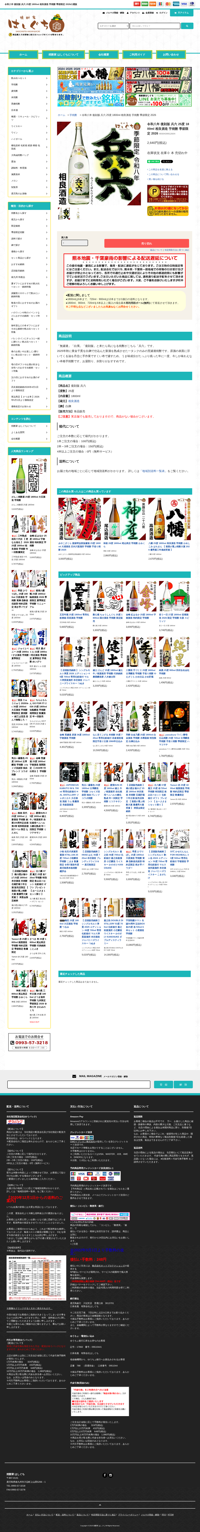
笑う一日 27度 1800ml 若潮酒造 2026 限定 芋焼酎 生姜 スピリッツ (174, 617)
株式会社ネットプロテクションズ (108, 1265)
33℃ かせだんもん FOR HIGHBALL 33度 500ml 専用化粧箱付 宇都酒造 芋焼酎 (179, 858)
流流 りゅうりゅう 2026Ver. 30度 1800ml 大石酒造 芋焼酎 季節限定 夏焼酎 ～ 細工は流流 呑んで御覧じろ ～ (20, 710)
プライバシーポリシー (128, 1515)
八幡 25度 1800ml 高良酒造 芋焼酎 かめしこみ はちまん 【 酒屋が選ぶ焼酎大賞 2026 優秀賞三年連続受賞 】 (169, 546)
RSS (164, 1515)
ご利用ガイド (137, 54)
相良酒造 (74, 401)
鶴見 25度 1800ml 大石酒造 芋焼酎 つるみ (69, 923)
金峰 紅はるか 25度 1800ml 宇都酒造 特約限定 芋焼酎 (141, 616)
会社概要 (103, 54)
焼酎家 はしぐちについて (64, 54)
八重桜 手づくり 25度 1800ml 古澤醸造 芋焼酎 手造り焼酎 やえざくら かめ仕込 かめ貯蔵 (141, 673)
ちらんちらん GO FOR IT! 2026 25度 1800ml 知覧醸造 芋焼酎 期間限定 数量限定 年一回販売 (38, 708)
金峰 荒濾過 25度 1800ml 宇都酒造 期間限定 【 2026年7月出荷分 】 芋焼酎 (38, 764)
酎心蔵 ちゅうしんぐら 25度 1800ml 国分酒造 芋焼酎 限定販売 (108, 617)
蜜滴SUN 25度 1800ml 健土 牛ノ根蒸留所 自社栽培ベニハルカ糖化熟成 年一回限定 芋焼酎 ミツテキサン (113, 793)
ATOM (171, 1515)
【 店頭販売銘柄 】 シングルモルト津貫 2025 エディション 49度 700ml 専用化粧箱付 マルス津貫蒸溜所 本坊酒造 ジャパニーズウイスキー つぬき (91, 932)
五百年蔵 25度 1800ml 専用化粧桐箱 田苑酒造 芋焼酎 (74, 616)
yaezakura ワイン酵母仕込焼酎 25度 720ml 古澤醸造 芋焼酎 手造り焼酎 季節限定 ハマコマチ (174, 739)
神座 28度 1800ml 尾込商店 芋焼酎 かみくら (124, 545)
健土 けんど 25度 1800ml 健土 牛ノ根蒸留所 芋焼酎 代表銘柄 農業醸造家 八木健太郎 (108, 673)
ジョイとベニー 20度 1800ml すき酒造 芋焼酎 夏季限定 (20, 653)
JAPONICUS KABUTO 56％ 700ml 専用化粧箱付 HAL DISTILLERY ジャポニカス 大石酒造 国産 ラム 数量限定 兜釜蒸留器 (69, 795)
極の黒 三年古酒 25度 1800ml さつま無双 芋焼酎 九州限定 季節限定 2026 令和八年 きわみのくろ (38, 1000)
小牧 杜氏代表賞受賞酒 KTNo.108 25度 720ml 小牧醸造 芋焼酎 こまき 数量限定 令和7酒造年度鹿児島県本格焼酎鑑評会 (69, 861)
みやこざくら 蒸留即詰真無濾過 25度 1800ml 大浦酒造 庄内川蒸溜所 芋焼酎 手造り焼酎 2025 (79, 546)
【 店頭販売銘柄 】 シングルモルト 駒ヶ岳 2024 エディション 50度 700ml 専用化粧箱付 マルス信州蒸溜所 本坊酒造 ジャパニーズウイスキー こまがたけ (157, 864)
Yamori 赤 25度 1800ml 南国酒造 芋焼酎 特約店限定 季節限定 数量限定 (180, 790)
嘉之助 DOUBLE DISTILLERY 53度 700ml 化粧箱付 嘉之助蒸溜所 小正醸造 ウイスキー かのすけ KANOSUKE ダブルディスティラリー (113, 932)
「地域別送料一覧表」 (153, 471)
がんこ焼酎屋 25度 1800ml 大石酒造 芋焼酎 (28, 498)
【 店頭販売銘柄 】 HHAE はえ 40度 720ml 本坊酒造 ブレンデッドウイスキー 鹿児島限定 (91, 858)
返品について (156, 250)
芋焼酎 (73, 115)
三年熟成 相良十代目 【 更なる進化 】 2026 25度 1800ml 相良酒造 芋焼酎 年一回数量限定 (20, 543)
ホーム (23, 54)
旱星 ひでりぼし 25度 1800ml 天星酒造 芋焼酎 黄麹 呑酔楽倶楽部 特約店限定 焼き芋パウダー (135, 859)
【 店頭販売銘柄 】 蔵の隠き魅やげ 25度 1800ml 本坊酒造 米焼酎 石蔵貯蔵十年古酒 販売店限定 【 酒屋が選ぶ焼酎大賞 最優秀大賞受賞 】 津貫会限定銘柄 (135, 798)
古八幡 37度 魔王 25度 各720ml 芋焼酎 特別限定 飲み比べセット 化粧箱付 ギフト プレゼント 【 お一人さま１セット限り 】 (157, 795)
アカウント (135, 13)
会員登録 (150, 13)
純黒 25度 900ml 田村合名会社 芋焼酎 (174, 672)
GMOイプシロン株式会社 (82, 1141)
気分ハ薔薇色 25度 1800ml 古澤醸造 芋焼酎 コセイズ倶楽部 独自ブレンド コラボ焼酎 (91, 791)
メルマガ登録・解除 (115, 13)
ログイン (163, 13)
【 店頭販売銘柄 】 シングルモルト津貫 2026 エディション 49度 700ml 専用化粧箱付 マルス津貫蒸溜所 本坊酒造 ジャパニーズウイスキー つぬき (75, 677)
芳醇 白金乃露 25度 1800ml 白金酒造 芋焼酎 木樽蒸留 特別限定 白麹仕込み (141, 737)
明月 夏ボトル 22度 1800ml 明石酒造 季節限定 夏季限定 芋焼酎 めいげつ (38, 655)
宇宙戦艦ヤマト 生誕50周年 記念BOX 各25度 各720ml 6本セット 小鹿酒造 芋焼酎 (135, 927)
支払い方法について (44, 1515)
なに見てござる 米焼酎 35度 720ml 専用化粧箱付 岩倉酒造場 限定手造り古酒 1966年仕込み (108, 737)
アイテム (183, 12)
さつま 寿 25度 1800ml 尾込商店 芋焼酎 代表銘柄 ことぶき (38, 944)
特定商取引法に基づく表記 (177, 250)
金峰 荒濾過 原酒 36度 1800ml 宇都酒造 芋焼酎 (75, 736)
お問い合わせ (171, 54)
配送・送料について (65, 1515)
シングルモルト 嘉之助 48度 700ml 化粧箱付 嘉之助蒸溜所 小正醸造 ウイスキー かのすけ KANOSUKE (113, 859)
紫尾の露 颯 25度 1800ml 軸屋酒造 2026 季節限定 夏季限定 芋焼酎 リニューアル (38, 598)
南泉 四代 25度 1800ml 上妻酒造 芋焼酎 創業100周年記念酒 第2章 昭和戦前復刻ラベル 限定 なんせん (20, 823)
